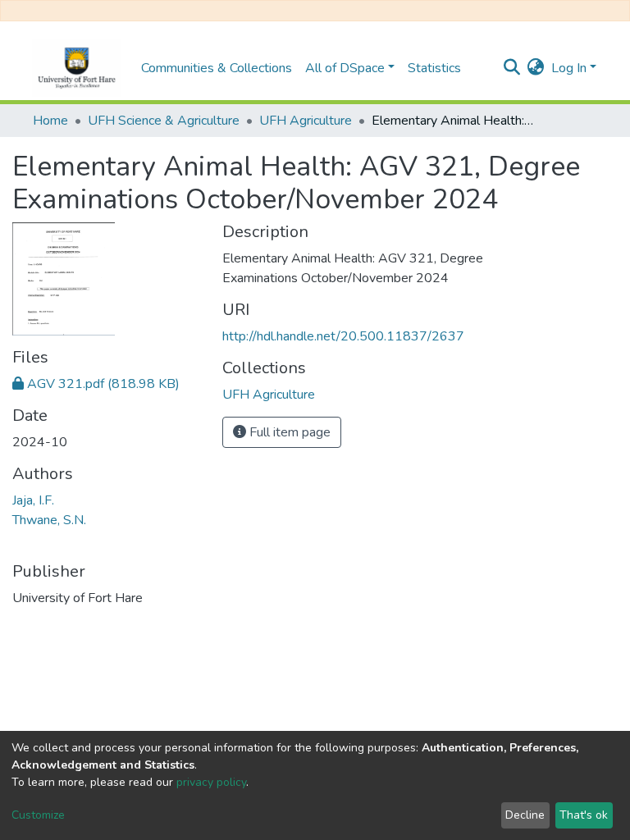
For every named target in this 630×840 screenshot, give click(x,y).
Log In (569, 68)
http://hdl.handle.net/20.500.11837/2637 (343, 336)
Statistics (434, 68)
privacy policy (211, 782)
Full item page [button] (288, 432)
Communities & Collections (216, 68)
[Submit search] (512, 68)
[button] (536, 68)
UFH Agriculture (305, 121)
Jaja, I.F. (33, 500)
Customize (38, 815)
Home (50, 121)
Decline (525, 815)
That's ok (583, 815)
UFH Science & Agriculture (164, 121)
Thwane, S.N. (49, 520)
